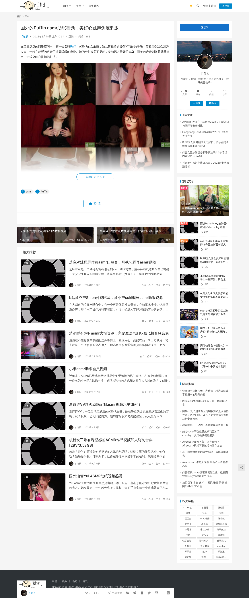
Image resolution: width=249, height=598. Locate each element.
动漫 (65, 5)
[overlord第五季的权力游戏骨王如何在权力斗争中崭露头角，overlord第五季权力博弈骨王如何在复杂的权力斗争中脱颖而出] (189, 314)
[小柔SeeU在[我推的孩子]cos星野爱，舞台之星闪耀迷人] (189, 280)
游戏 (85, 581)
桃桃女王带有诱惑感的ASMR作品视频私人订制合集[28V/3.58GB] (111, 442)
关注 (198, 103)
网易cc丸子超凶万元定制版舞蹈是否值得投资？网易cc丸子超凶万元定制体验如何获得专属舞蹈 (205, 415)
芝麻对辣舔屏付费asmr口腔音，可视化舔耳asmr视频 (112, 262)
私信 (214, 103)
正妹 (71, 36)
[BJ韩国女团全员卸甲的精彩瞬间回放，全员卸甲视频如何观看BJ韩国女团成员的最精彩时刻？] (189, 262)
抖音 (205, 513)
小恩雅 (188, 529)
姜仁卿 (188, 557)
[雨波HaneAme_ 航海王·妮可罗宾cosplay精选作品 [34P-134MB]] (189, 227)
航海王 (221, 551)
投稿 (226, 6)
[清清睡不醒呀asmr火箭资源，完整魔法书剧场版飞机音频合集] (43, 344)
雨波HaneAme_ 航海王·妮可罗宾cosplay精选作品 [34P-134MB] (213, 227)
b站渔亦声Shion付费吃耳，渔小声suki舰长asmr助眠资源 (116, 297)
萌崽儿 (188, 524)
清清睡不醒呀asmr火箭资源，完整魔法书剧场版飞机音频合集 (119, 333)
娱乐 (64, 581)
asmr (29, 191)
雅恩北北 (221, 540)
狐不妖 (204, 524)
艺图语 (204, 507)
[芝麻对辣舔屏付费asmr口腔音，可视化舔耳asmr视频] (43, 273)
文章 (78, 5)
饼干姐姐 (221, 529)
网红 (188, 513)
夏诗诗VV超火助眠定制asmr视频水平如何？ (105, 404)
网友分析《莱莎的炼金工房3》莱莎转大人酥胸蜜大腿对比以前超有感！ (214, 331)
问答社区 (94, 5)
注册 (213, 5)
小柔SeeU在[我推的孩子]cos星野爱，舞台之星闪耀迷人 (214, 279)
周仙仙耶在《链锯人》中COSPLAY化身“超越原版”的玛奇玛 (214, 349)
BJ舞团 (188, 546)
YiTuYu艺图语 (189, 507)
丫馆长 (24, 36)
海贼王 (204, 557)
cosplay (221, 546)
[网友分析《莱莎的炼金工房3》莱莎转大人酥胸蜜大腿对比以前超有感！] (189, 332)
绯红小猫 (204, 529)
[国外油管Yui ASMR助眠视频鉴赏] (43, 487)
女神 (221, 513)
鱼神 (205, 551)
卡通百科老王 (222, 557)
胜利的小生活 (205, 540)
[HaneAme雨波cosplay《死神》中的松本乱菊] (189, 367)
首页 (19, 16)
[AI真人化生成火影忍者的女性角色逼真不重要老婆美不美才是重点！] (189, 297)
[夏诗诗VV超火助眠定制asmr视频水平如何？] (43, 416)
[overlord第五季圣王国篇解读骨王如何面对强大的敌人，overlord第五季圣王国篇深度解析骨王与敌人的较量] (189, 245)
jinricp (205, 535)
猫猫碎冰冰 (221, 524)
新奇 (74, 581)
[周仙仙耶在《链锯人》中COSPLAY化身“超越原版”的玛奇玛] (189, 349)
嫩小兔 (221, 518)
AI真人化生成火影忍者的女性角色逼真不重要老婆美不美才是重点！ (214, 297)
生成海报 (116, 592)
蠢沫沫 (221, 535)
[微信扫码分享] (127, 593)
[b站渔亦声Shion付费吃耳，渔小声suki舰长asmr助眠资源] (43, 309)
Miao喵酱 (204, 518)
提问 (206, 27)
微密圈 (221, 507)
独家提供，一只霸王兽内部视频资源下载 (205, 425)
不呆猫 (188, 551)
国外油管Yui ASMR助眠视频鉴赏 (95, 476)
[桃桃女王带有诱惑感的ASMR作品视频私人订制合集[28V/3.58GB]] (43, 451)
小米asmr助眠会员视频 (88, 369)
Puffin (74, 46)
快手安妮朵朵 (189, 540)
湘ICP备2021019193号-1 (124, 587)
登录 (205, 5)
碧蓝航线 (204, 546)
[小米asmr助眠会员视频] (43, 380)
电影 (188, 535)
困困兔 (188, 518)
